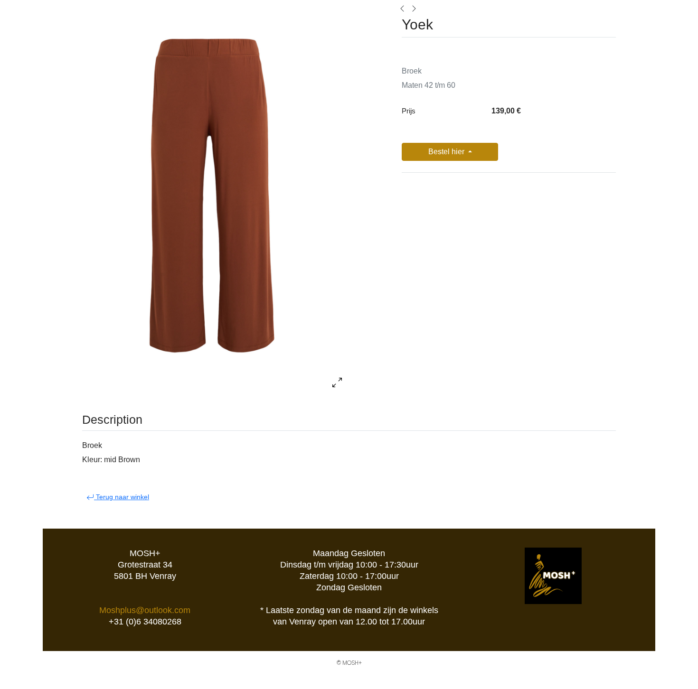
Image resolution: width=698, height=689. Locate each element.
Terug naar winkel (121, 497)
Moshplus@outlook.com (144, 610)
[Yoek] (402, 8)
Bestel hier (447, 152)
